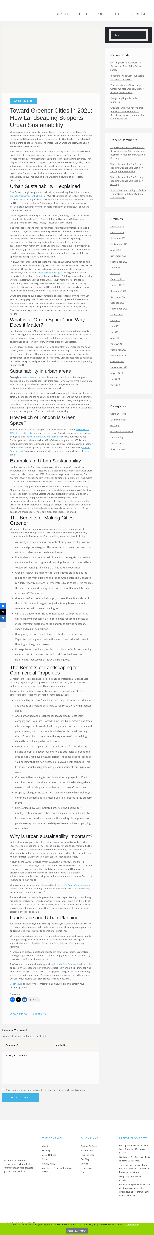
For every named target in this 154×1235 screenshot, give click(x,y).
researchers (28, 377)
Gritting (114, 158)
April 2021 (115, 337)
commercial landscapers (50, 272)
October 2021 (117, 302)
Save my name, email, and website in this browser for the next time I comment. (46, 1090)
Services (62, 14)
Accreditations (49, 1154)
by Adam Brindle (18, 1014)
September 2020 (118, 367)
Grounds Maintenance (121, 431)
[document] (77, 1229)
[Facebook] (12, 999)
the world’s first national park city (42, 436)
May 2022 (115, 273)
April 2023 (115, 249)
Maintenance (117, 443)
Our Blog (46, 1150)
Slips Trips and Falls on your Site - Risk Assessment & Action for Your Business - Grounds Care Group (127, 151)
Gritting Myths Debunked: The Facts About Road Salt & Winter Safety (126, 66)
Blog (118, 14)
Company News (118, 413)
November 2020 (118, 355)
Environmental (118, 419)
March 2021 (116, 343)
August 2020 (116, 373)
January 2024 (117, 232)
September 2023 (118, 244)
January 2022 (117, 285)
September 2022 (118, 261)
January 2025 (117, 226)
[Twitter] (18, 999)
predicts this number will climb (26, 195)
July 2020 (115, 378)
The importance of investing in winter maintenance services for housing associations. (126, 89)
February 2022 (117, 279)
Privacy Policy (48, 1163)
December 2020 (118, 349)
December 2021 (118, 291)
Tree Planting (117, 197)
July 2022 (115, 267)
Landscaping (116, 437)
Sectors (83, 14)
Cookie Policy (132, 1224)
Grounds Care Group (63, 964)
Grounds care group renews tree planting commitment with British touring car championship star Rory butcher (127, 113)
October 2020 (117, 361)
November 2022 (118, 255)
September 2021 (118, 308)
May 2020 (115, 384)
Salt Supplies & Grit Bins (122, 171)
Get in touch (16, 983)
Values (45, 1159)
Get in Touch (139, 14)
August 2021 (116, 314)
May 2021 (115, 332)
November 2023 (118, 238)
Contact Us (86, 1172)
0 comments (39, 1014)
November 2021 (118, 296)
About (102, 14)
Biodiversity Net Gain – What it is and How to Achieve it (127, 77)
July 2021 (115, 320)
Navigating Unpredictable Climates (123, 100)
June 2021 (115, 326)
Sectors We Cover (89, 1146)
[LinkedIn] (24, 999)
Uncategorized (118, 448)
